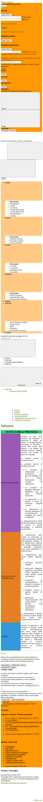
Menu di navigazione (29, 384)
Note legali (9, 748)
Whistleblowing (10, 758)
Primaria (17, 412)
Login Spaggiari (17, 60)
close (3, 178)
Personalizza (6, 665)
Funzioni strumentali (21, 414)
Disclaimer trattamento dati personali (13, 783)
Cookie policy (10, 746)
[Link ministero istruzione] (10, 4)
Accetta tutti (9, 667)
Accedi (4, 6)
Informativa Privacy (12, 750)
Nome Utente (26, 17)
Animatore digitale (20, 416)
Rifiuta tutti (18, 665)
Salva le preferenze (18, 699)
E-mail (24, 52)
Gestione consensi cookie (14, 760)
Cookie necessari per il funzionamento (14, 691)
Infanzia (17, 410)
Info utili (8, 360)
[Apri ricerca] (24, 151)
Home (7, 358)
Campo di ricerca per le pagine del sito (14, 336)
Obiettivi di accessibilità (13, 756)
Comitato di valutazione (22, 420)
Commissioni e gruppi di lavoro (25, 418)
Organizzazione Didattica (14, 362)
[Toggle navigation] (18, 168)
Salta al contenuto (7, 2)
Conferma (12, 130)
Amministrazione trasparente (15, 762)
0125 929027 (13, 720)
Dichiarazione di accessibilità (15, 754)
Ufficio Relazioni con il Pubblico (16, 752)
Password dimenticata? (9, 23)
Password (25, 19)
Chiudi (4, 74)
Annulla (4, 130)
